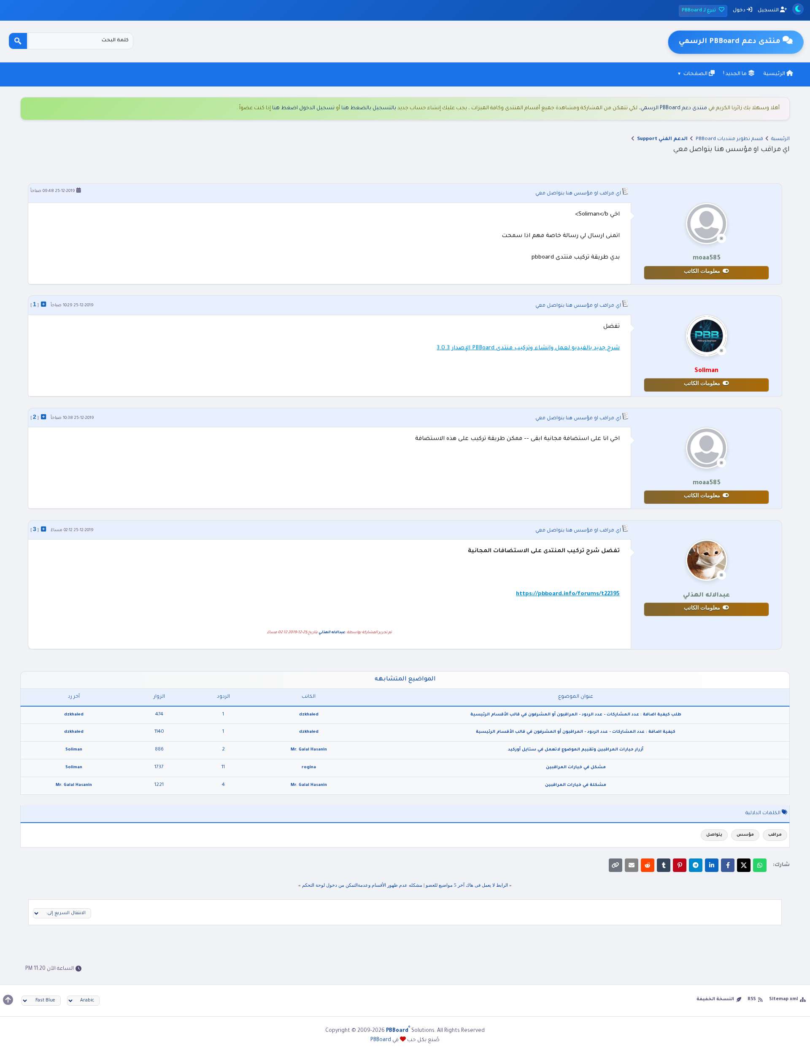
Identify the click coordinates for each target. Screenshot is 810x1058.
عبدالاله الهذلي (332, 633)
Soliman (73, 750)
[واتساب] (760, 865)
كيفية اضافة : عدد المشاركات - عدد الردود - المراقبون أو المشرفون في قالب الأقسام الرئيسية (575, 732)
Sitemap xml (783, 999)
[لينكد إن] (711, 865)
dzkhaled (309, 715)
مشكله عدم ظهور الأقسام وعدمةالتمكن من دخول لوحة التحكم (362, 885)
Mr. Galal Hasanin (309, 750)
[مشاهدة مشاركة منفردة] (43, 304)
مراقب (775, 835)
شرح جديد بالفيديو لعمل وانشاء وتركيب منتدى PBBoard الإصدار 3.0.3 (528, 348)
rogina (309, 767)
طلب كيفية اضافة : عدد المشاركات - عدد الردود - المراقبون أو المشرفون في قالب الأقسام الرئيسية (575, 715)
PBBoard (380, 1040)
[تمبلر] (663, 865)
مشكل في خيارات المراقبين (576, 767)
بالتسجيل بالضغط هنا (368, 108)
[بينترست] (679, 865)
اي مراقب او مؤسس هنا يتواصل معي (578, 194)
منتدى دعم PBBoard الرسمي (673, 108)
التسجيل (769, 10)
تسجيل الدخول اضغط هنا (303, 108)
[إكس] (744, 865)
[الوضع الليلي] (798, 9)
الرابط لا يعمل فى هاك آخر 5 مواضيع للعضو (467, 885)
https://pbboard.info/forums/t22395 (568, 594)
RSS (752, 999)
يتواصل (714, 835)
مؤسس (745, 835)
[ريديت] (647, 865)
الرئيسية (774, 74)
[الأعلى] (8, 1000)
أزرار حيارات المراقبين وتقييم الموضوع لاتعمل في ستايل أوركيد (575, 750)
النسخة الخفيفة (715, 999)
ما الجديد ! (735, 74)
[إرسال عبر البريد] (631, 865)
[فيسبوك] (727, 865)
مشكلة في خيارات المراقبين (575, 785)
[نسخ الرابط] (615, 865)
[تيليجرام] (695, 865)
